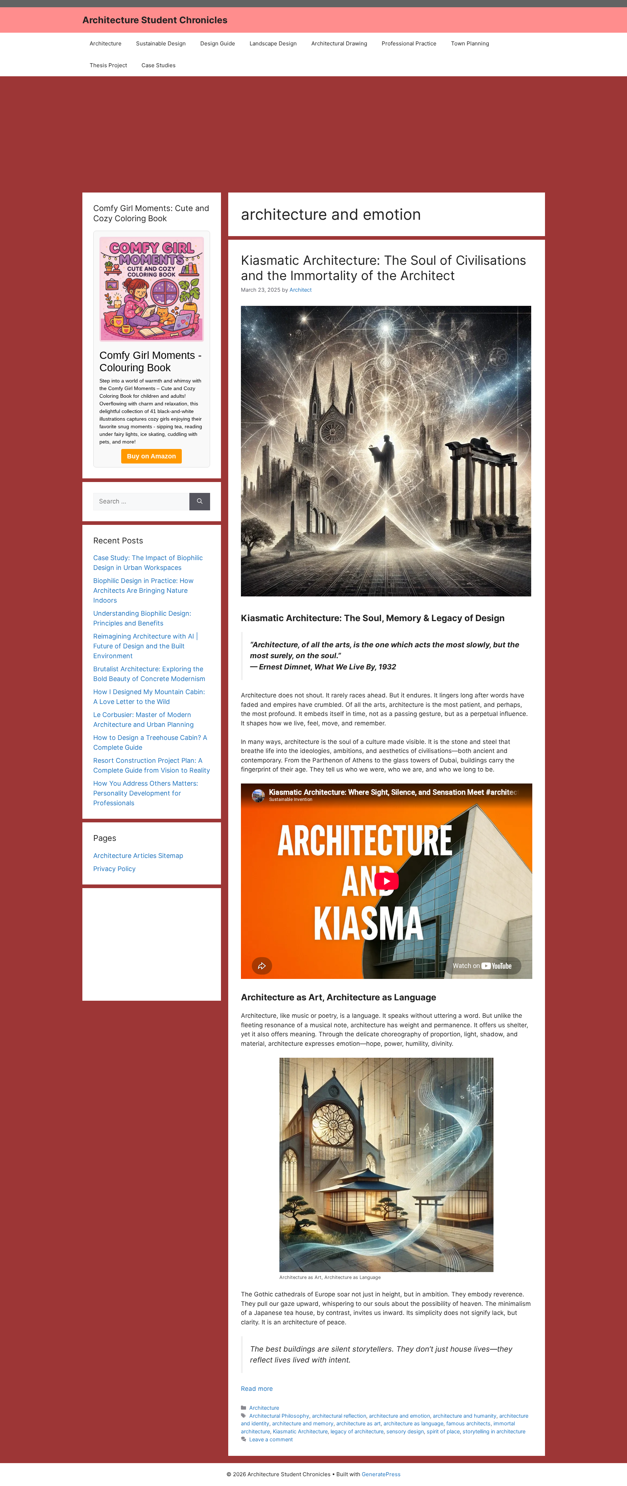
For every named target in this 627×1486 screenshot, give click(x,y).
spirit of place (443, 1431)
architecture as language (413, 1423)
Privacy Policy (114, 868)
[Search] (199, 501)
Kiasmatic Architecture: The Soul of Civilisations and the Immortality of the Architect (383, 267)
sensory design (405, 1431)
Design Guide (217, 43)
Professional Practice (409, 43)
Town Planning (470, 43)
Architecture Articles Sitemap (138, 855)
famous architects (468, 1423)
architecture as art (358, 1423)
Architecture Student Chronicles (155, 20)
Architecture (106, 43)
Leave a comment (271, 1439)
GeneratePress (381, 1474)
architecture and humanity (464, 1416)
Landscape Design (273, 43)
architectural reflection (339, 1416)
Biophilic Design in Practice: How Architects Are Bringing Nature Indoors (143, 590)
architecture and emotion (399, 1416)
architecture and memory (302, 1423)
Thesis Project (108, 65)
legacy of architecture (357, 1431)
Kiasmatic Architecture (300, 1431)
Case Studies (159, 65)
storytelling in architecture (494, 1431)
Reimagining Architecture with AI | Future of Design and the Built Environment (145, 646)
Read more (257, 1388)
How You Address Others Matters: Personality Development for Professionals (145, 793)
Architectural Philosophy (279, 1416)
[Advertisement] (313, 131)
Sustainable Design (161, 43)
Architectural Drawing (339, 43)
